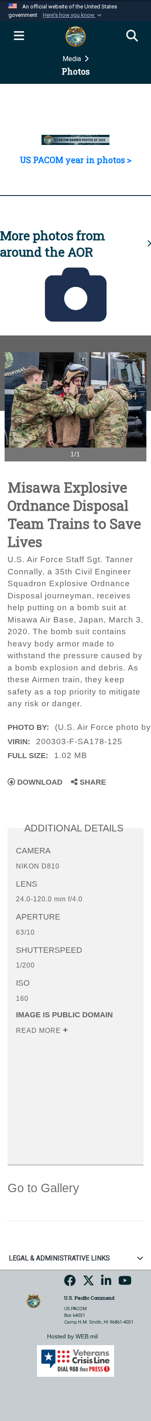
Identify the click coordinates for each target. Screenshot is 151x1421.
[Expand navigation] (19, 36)
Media (72, 59)
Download (38, 782)
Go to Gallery (43, 1188)
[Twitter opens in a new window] (88, 1283)
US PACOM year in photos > (75, 159)
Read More (39, 1030)
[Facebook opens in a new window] (70, 1283)
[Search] (132, 36)
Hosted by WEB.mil (72, 1336)
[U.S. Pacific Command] (33, 1301)
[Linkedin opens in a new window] (106, 1283)
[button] (73, 15)
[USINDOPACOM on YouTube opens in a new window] (125, 1283)
